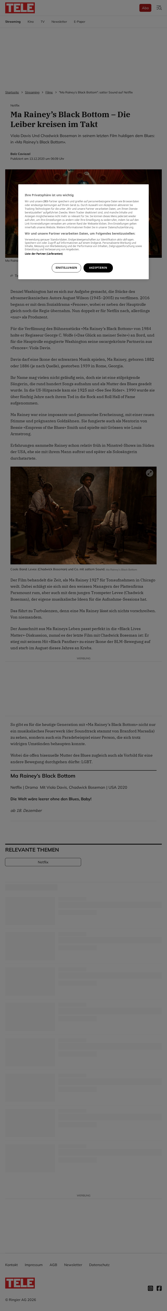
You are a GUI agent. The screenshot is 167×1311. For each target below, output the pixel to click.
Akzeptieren (98, 268)
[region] (83, 231)
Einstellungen (66, 268)
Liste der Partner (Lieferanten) (44, 253)
